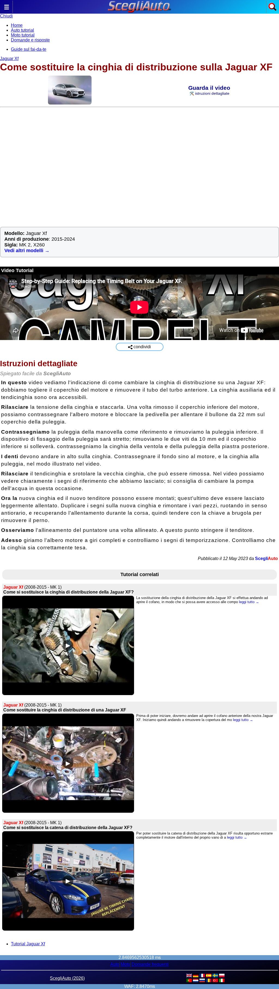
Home (17, 25)
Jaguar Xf (9, 58)
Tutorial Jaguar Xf (28, 944)
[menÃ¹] (6, 9)
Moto (125, 964)
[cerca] (272, 9)
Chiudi (6, 16)
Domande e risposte (30, 40)
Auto (114, 964)
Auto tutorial (22, 30)
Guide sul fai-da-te (28, 49)
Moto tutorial (23, 35)
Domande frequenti (150, 964)
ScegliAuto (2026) (67, 978)
